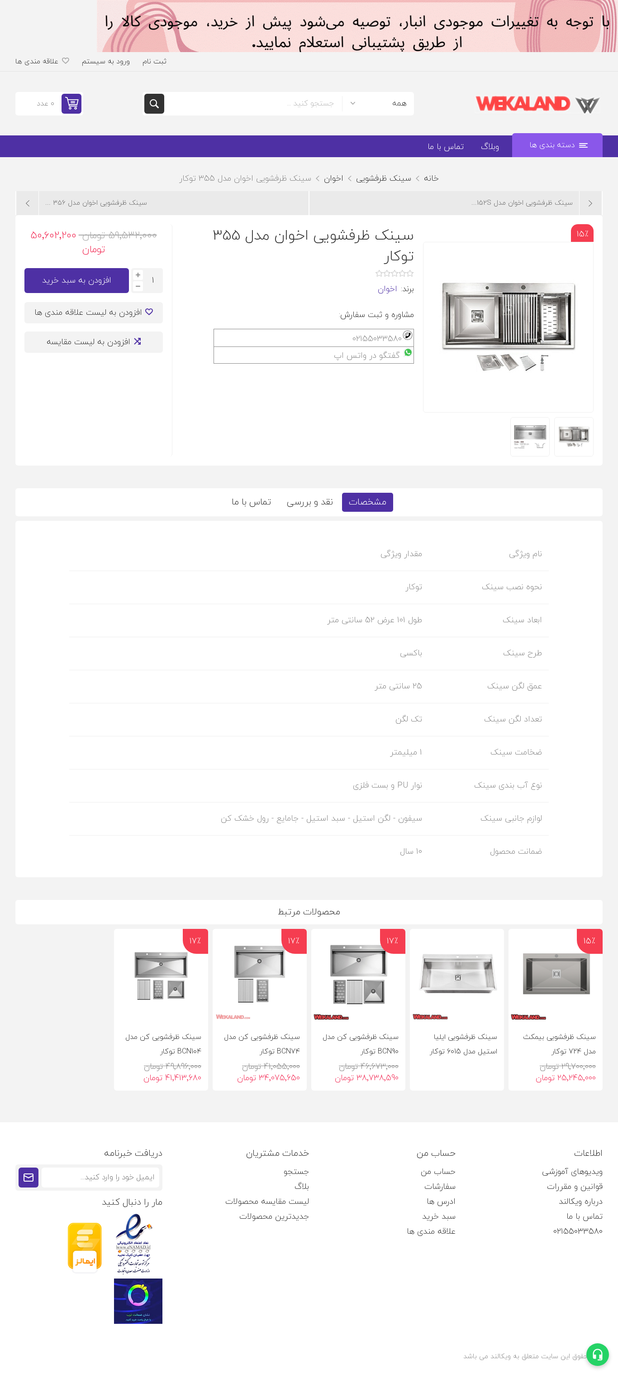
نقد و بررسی (310, 502)
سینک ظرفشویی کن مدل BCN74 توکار (262, 1044)
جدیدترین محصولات (274, 1216)
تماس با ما (251, 502)
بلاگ (302, 1186)
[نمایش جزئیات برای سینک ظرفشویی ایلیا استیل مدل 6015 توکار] (457, 976)
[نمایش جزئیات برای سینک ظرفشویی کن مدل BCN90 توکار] (358, 976)
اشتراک (28, 1178)
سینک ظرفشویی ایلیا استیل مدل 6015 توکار (463, 1044)
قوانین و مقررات (575, 1186)
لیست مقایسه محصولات (267, 1201)
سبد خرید (439, 1216)
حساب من (438, 1172)
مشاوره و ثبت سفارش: (376, 315)
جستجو (154, 104)
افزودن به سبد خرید (76, 280)
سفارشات (440, 1186)
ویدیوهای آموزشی (572, 1172)
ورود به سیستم (106, 62)
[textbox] (253, 104)
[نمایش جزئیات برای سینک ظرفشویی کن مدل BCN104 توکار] (161, 976)
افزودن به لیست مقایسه (88, 342)
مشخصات (367, 502)
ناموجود (447, 1008)
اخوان (387, 289)
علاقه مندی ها (431, 1231)
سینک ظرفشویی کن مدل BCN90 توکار (361, 1044)
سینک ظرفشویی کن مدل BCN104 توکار (163, 1044)
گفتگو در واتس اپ (367, 355)
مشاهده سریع (521, 1009)
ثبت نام (154, 62)
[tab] (367, 502)
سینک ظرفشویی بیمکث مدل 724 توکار (559, 1044)
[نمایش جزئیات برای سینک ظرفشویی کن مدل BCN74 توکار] (260, 976)
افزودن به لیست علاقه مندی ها (88, 312)
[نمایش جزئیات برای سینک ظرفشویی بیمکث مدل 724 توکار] (556, 976)
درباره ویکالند (581, 1201)
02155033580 (578, 1231)
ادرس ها (441, 1201)
